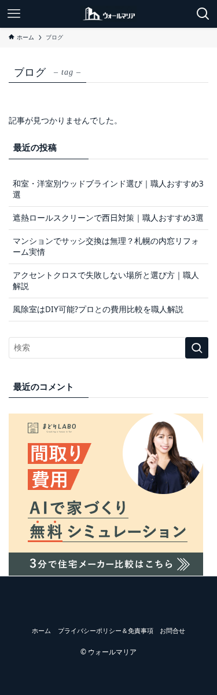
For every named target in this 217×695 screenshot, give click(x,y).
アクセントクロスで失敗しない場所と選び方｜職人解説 (106, 280)
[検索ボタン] (203, 14)
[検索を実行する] (196, 348)
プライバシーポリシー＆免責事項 (105, 630)
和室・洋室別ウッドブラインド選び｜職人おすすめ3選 (108, 189)
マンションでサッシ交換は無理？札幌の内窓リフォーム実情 (106, 246)
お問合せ (172, 630)
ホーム (41, 630)
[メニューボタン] (14, 14)
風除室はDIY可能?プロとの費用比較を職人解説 (98, 309)
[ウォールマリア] (108, 14)
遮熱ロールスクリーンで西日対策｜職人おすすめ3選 (108, 218)
